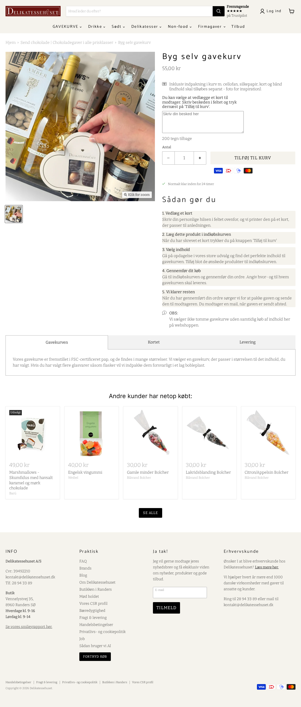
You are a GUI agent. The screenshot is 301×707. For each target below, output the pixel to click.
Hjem (11, 42)
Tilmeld (166, 607)
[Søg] (219, 11)
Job (82, 638)
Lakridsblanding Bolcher (208, 472)
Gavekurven (57, 342)
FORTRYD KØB (95, 657)
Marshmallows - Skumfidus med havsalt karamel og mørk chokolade (31, 480)
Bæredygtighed (92, 610)
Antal (166, 147)
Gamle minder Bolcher (148, 472)
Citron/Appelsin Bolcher (266, 472)
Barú (12, 493)
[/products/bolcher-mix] (150, 433)
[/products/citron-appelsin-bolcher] (268, 433)
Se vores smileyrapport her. (29, 626)
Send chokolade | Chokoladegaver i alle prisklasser (66, 42)
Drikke (95, 26)
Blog (83, 575)
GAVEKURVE (66, 26)
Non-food (179, 26)
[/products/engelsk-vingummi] (91, 433)
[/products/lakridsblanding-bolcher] (209, 433)
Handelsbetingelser (96, 624)
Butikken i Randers (95, 589)
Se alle (150, 513)
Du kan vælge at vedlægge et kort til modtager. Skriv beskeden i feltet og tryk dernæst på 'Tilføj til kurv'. (199, 102)
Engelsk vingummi (85, 472)
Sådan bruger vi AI (95, 646)
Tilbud (238, 26)
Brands (85, 568)
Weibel (73, 478)
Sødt (117, 26)
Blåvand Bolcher (139, 478)
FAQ (83, 561)
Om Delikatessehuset (97, 582)
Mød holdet (89, 596)
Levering (248, 342)
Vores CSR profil (93, 603)
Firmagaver (210, 26)
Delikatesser (145, 26)
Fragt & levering (93, 617)
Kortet (154, 342)
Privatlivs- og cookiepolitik (102, 631)
